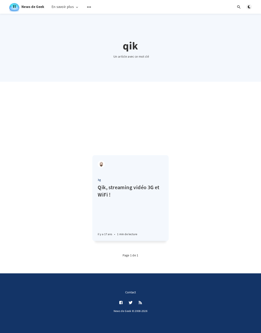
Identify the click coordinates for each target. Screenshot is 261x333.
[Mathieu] (101, 164)
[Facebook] (121, 303)
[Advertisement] (130, 124)
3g (99, 180)
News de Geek (32, 6)
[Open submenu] (89, 7)
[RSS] (140, 303)
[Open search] (239, 7)
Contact (130, 292)
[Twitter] (131, 303)
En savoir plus (63, 7)
